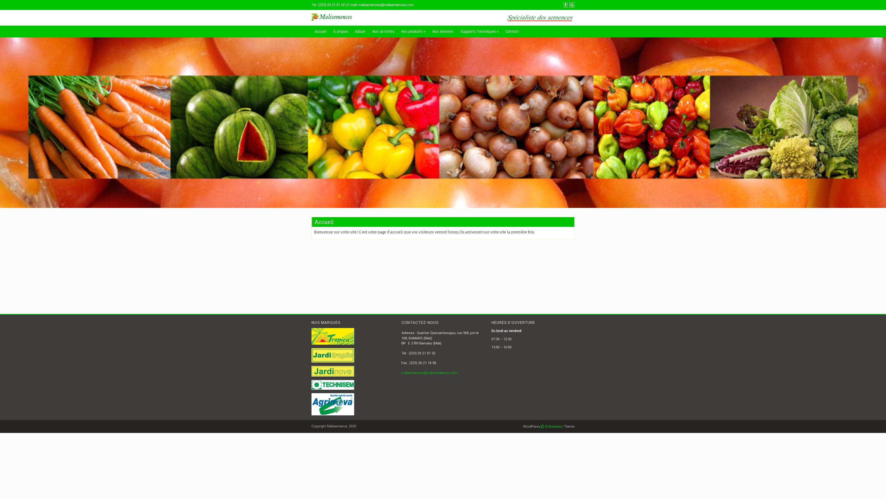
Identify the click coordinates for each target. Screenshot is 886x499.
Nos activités (383, 31)
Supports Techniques (478, 31)
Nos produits (411, 31)
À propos (340, 31)
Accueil (320, 31)
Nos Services (443, 31)
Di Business (553, 426)
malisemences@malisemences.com (429, 373)
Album (360, 31)
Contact (512, 31)
